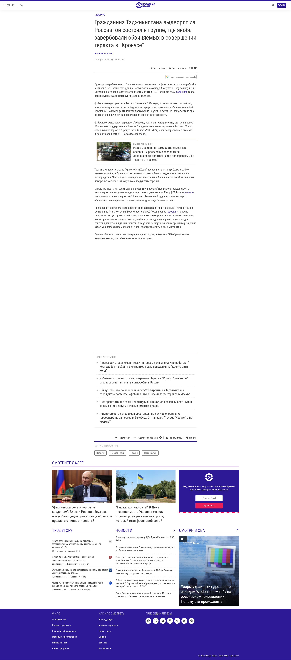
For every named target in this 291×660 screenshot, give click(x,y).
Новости (99, 15)
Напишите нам (59, 642)
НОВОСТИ (124, 530)
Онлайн (102, 636)
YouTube (103, 642)
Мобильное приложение (64, 636)
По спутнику (105, 631)
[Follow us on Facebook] (148, 621)
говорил (171, 211)
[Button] (157, 68)
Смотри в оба (192, 530)
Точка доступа (106, 619)
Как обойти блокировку (64, 631)
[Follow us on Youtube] (163, 621)
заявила (189, 192)
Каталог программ (61, 625)
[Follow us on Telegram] (177, 621)
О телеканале (59, 619)
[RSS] (184, 621)
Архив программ (60, 648)
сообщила (181, 91)
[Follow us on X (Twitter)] (155, 621)
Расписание (105, 648)
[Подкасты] (191, 621)
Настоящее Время (103, 53)
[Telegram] (272, 5)
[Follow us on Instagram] (170, 621)
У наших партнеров (108, 625)
